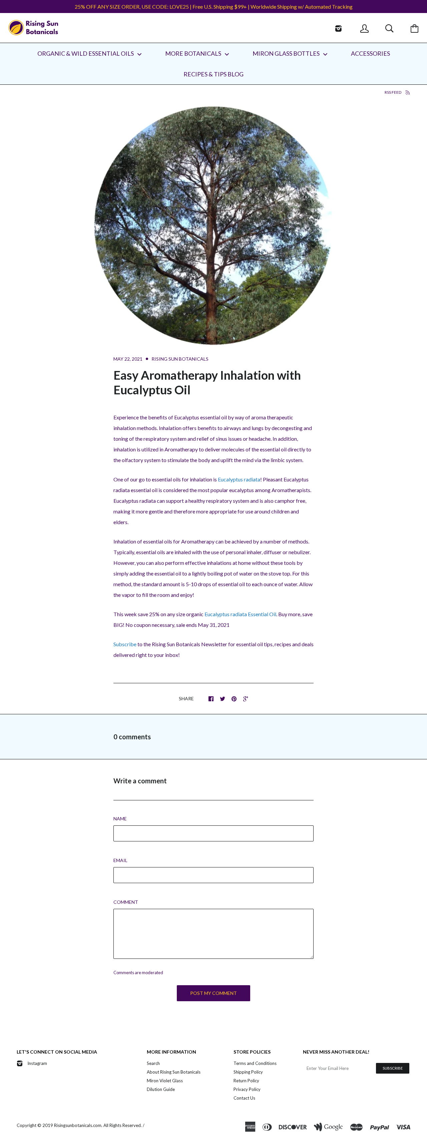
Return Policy (246, 1080)
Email (120, 860)
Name (120, 818)
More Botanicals (193, 53)
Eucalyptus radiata (239, 479)
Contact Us (244, 1098)
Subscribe (124, 644)
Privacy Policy (247, 1089)
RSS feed (393, 92)
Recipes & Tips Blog (213, 74)
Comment (125, 902)
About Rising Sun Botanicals (173, 1072)
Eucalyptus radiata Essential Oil (240, 614)
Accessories (370, 53)
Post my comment (213, 993)
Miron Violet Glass (165, 1080)
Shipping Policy (248, 1072)
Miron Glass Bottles (287, 53)
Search (153, 1063)
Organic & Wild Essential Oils (86, 53)
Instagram (37, 1063)
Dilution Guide (161, 1089)
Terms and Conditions (255, 1063)
